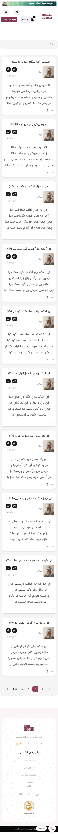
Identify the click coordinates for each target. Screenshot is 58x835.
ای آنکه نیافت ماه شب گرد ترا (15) (29, 311)
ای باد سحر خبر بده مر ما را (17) (29, 436)
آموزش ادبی (29, 767)
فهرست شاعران (29, 775)
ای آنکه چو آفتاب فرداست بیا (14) (29, 249)
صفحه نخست (29, 760)
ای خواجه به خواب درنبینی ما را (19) (29, 560)
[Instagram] (37, 794)
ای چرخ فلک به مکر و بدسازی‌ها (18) (29, 498)
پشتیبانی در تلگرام (29, 784)
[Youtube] (20, 794)
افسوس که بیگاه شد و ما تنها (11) (29, 62)
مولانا (39, 72)
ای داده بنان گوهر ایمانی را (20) (29, 623)
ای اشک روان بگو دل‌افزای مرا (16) (29, 373)
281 (15, 689)
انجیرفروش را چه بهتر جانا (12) (29, 124)
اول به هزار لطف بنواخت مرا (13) (29, 186)
